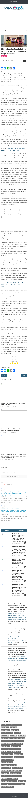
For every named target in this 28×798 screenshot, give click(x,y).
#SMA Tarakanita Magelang (8, 781)
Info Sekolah (3, 56)
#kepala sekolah (6, 738)
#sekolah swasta (15, 773)
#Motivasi (17, 749)
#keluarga (22, 735)
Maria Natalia (12, 459)
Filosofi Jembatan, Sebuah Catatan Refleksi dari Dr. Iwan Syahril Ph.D (4, 375)
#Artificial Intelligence (15, 724)
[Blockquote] (12, 476)
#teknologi (20, 784)
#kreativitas (5, 741)
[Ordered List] (9, 476)
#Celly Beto (5, 730)
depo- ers (13, 432)
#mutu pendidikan (14, 751)
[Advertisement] (14, 21)
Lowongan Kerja (16, 3)
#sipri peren (5, 778)
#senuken (4, 776)
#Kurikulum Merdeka (17, 741)
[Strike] (7, 476)
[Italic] (4, 476)
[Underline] (5, 476)
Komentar (21, 530)
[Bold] (2, 476)
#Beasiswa (4, 727)
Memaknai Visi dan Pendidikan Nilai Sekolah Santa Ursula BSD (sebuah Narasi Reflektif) (14, 429)
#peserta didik (5, 767)
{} (17, 476)
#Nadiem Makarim (6, 754)
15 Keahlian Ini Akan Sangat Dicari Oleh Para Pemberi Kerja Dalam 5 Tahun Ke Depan (13, 284)
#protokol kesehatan (7, 770)
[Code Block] (14, 476)
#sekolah (4, 773)
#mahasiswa (5, 746)
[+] (19, 476)
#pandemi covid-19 (7, 757)
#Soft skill (21, 781)
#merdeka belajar (6, 749)
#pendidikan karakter (7, 759)
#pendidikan (19, 757)
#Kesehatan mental (19, 738)
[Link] (16, 476)
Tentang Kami (24, 3)
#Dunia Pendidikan (6, 733)
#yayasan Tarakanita (7, 786)
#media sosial (15, 746)
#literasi (19, 743)
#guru (17, 733)
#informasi (5, 735)
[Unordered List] (10, 476)
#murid (4, 751)
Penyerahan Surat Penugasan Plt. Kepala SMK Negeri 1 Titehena (13, 404)
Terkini (7, 530)
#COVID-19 (15, 730)
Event (2, 3)
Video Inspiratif (8, 3)
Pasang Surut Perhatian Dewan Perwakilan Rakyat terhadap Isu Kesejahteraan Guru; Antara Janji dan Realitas (19, 562)
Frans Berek (13, 406)
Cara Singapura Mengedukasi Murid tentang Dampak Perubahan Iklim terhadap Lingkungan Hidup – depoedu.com (13, 493)
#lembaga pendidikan (7, 743)
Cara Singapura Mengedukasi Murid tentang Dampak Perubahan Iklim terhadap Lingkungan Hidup (24, 375)
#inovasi (14, 735)
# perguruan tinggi (6, 762)
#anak (4, 724)
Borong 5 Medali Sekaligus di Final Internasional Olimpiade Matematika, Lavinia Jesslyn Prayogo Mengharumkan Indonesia (13, 456)
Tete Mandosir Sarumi (14, 237)
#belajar (13, 727)
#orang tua (18, 754)
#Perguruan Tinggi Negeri (8, 765)
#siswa (14, 778)
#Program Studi (17, 767)
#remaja (18, 770)
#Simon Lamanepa (15, 776)
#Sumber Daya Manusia (8, 784)
